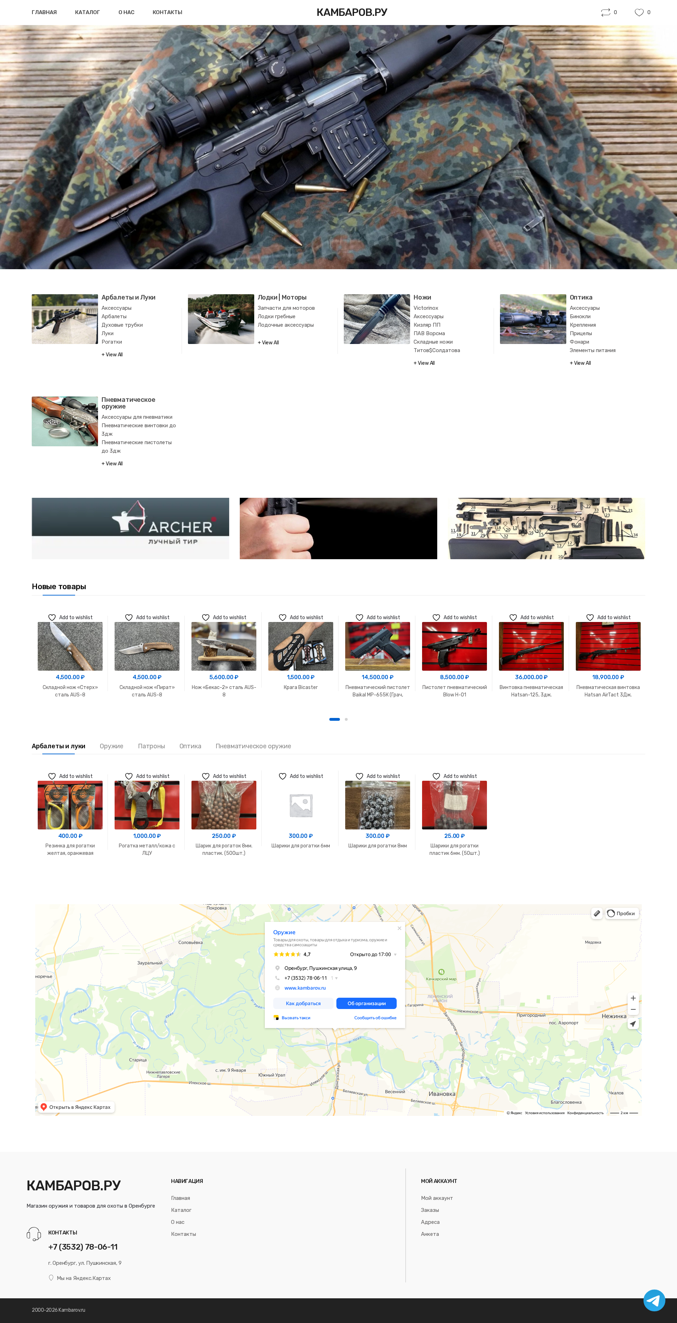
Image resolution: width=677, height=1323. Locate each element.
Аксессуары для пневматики (137, 417)
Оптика (581, 297)
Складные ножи (433, 342)
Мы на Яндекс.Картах (84, 1278)
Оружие (111, 746)
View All (114, 355)
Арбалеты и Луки (128, 297)
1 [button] (334, 719)
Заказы (430, 1210)
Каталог (87, 12)
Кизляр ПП (427, 325)
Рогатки (112, 342)
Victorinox (426, 308)
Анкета (430, 1234)
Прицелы (581, 333)
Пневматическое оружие (128, 403)
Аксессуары (117, 308)
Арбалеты (114, 316)
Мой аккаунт (437, 1198)
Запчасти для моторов (286, 308)
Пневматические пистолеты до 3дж (137, 446)
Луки (108, 333)
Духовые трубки (122, 325)
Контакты (167, 12)
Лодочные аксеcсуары (286, 325)
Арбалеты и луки (58, 746)
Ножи (422, 297)
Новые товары (59, 586)
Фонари (579, 342)
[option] (70, 653)
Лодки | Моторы (282, 297)
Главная (44, 12)
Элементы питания (593, 350)
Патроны (151, 746)
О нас (126, 12)
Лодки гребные (276, 316)
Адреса (430, 1222)
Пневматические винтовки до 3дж (139, 429)
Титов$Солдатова (437, 350)
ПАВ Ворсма (429, 333)
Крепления (583, 325)
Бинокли (580, 316)
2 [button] (346, 719)
